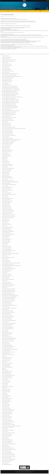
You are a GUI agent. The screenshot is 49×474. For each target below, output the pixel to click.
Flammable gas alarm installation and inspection (7, 439)
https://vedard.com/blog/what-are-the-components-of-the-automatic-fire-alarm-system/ (11, 265)
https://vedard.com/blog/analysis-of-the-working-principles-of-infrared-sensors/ (10, 102)
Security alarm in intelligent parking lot (6, 232)
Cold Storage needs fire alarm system (6, 353)
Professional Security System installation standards (7, 327)
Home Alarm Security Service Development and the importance (9, 449)
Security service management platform (6, 235)
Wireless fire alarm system (5, 221)
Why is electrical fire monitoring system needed (7, 187)
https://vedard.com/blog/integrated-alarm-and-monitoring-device (9, 95)
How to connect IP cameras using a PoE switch (7, 65)
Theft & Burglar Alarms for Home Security (6, 401)
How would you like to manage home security (7, 412)
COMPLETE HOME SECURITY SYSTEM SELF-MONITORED (9, 338)
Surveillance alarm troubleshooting (6, 276)
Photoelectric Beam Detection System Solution (7, 357)
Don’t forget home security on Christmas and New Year (8, 210)
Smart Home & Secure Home (5, 438)
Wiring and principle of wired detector (6, 183)
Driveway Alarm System (4, 191)
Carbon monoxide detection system (6, 161)
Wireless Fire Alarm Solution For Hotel (6, 446)
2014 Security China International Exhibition (6, 442)
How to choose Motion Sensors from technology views (8, 460)
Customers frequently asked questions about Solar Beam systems (9, 320)
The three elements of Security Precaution (6, 224)
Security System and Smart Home (6, 405)
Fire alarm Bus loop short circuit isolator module (7, 165)
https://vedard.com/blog (4, 272)
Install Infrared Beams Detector (5, 402)
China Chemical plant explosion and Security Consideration (8, 294)
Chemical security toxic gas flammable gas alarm (7, 131)
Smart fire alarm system (4, 280)
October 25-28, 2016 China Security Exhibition (7, 398)
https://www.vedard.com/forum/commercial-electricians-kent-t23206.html (10, 106)
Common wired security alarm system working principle (8, 142)
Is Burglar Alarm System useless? (6, 306)
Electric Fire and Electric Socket (5, 309)
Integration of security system (5, 258)
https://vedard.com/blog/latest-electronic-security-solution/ (8, 113)
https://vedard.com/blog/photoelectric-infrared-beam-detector (8, 98)
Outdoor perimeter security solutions (6, 154)
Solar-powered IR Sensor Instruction (6, 58)
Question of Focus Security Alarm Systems (7, 416)
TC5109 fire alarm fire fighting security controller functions (8, 61)
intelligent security (4, 368)
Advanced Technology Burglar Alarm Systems (7, 423)
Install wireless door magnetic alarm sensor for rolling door (8, 424)
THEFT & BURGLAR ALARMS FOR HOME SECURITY (8, 298)
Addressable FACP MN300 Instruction (6, 372)
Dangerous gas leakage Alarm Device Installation (7, 386)
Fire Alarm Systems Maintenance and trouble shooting (8, 316)
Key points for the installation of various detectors (7, 143)
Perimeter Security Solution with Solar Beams (7, 435)
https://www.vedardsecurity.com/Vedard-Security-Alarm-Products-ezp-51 (10, 73)
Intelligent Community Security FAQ (6, 390)
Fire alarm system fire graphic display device (7, 169)
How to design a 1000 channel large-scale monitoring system (8, 250)
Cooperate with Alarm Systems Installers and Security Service (9, 456)
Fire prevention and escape (5, 394)
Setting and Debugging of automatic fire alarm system (8, 264)
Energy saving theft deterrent (5, 445)
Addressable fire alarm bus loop (5, 172)
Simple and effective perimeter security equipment (7, 150)
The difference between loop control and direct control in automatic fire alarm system (11, 139)
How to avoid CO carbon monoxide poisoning (7, 317)
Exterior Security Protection (5, 383)
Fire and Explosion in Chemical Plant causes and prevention (8, 290)
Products (8, 11)
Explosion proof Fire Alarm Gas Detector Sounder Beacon (8, 312)
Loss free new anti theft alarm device (6, 228)
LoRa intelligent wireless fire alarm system (6, 213)
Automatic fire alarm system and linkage (6, 206)
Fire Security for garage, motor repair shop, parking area (8, 354)
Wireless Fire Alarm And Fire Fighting (6, 124)
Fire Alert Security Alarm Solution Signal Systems (7, 420)
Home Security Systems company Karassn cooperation (8, 409)
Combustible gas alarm (4, 158)
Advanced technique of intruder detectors (6, 461)
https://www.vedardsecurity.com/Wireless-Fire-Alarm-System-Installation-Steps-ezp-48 (11, 76)
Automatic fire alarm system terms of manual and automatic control (9, 305)
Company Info (24, 11)
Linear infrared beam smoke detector (6, 146)
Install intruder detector (4, 361)
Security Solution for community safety (6, 202)
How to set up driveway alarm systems (6, 360)
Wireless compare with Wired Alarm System (7, 464)
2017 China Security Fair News (5, 342)
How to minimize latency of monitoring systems (7, 275)
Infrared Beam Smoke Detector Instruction (6, 109)
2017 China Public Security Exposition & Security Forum (8, 346)
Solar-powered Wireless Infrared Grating (6, 69)
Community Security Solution (5, 397)
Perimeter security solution (5, 195)
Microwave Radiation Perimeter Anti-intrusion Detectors (8, 120)
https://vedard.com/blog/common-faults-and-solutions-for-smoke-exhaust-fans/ (10, 99)
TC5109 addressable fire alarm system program (7, 132)
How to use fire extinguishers (5, 331)
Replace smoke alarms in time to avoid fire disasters (7, 217)
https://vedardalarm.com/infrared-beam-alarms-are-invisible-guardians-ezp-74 (10, 88)
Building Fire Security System (5, 335)
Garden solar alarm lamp (4, 287)
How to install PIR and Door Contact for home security (8, 301)
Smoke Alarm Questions (4, 431)
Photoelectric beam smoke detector (6, 220)
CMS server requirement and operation (6, 364)
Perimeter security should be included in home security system (9, 135)
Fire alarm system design (5, 379)
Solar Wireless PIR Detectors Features (6, 313)
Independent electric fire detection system (6, 176)
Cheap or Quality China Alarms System (6, 450)
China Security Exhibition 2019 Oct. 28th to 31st (7, 283)
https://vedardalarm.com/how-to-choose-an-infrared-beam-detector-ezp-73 (10, 87)
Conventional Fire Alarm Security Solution (6, 434)
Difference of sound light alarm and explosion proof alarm (8, 279)
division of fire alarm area (5, 179)
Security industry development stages (6, 261)
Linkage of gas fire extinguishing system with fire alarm (8, 77)
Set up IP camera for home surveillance (6, 408)
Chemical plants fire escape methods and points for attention (8, 291)
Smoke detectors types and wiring (5, 242)
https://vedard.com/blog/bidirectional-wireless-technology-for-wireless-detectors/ (10, 110)
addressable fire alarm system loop (6, 173)
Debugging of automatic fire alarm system (6, 254)
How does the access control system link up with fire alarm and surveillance (10, 253)
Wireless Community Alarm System (6, 72)
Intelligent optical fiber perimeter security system (7, 80)
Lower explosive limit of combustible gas (6, 246)
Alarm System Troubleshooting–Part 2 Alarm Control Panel (8, 375)
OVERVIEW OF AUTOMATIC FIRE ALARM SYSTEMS (8, 168)
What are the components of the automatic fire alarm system (8, 216)
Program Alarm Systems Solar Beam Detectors (7, 413)
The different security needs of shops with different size (8, 231)
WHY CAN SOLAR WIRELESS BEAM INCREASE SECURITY (9, 184)
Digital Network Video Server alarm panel (6, 457)
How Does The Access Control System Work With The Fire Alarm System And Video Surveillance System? (13, 128)
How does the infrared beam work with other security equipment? (9, 117)
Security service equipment (5, 83)
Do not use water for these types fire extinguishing (7, 227)
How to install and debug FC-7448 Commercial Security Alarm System (9, 349)
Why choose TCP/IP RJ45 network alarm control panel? (8, 257)
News (40, 11)
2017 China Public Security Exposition (6, 350)
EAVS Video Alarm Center (5, 121)
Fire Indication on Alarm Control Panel (6, 391)
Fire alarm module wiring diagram (5, 136)
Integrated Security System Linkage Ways (6, 125)
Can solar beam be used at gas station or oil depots (7, 198)
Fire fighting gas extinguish (5, 157)
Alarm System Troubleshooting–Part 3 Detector (7, 376)
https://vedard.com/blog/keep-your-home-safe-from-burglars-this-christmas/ (10, 94)
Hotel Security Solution (4, 387)
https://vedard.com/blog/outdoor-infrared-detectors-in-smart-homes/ (9, 91)
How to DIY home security (5, 243)
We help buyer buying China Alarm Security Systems (8, 453)
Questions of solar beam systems (5, 205)
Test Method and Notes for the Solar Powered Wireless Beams (9, 323)
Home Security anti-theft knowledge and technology (7, 328)
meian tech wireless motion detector (6, 365)
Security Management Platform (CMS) (6, 84)
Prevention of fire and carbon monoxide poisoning (7, 209)
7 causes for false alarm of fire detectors (6, 302)
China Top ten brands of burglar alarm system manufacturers (8, 268)
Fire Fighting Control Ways (5, 62)
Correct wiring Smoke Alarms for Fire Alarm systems (8, 427)
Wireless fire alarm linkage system (6, 147)
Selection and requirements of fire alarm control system (8, 180)
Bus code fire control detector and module (6, 239)
